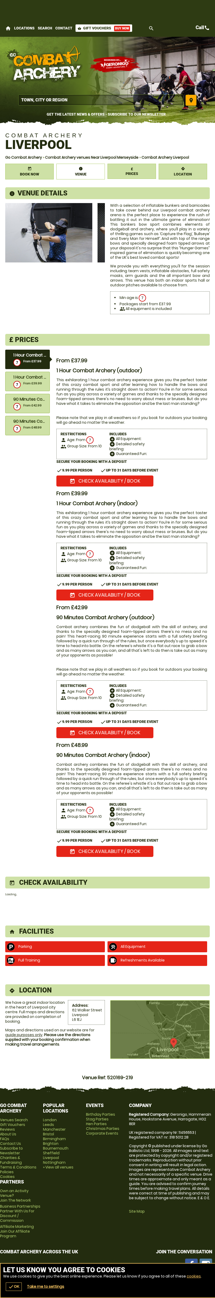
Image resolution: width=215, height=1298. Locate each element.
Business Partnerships (20, 1213)
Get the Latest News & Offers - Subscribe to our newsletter (106, 114)
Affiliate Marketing (17, 1231)
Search (45, 28)
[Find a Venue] (100, 100)
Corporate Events (102, 1133)
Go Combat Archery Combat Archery (44, 64)
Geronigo (115, 64)
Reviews (7, 1129)
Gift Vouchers (103, 28)
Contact (63, 28)
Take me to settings (45, 1286)
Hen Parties (96, 1123)
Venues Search (14, 1120)
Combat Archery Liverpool (165, 157)
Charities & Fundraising (11, 1160)
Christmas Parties (102, 1128)
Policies (7, 1172)
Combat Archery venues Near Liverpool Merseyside (91, 157)
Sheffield (51, 1153)
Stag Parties (97, 1119)
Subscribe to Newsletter (11, 1151)
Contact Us (10, 1143)
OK (13, 1287)
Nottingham (54, 1162)
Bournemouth (55, 1148)
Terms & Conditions (18, 1167)
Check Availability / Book (104, 481)
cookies (194, 1276)
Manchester (54, 1129)
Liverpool (51, 1157)
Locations (24, 28)
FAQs (4, 1138)
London (50, 1120)
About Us (8, 1134)
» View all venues (58, 1167)
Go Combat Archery (23, 157)
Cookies (7, 1176)
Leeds (48, 1124)
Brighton (50, 1143)
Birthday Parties (100, 1114)
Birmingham (54, 1138)
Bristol (48, 1134)
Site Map (137, 1211)
